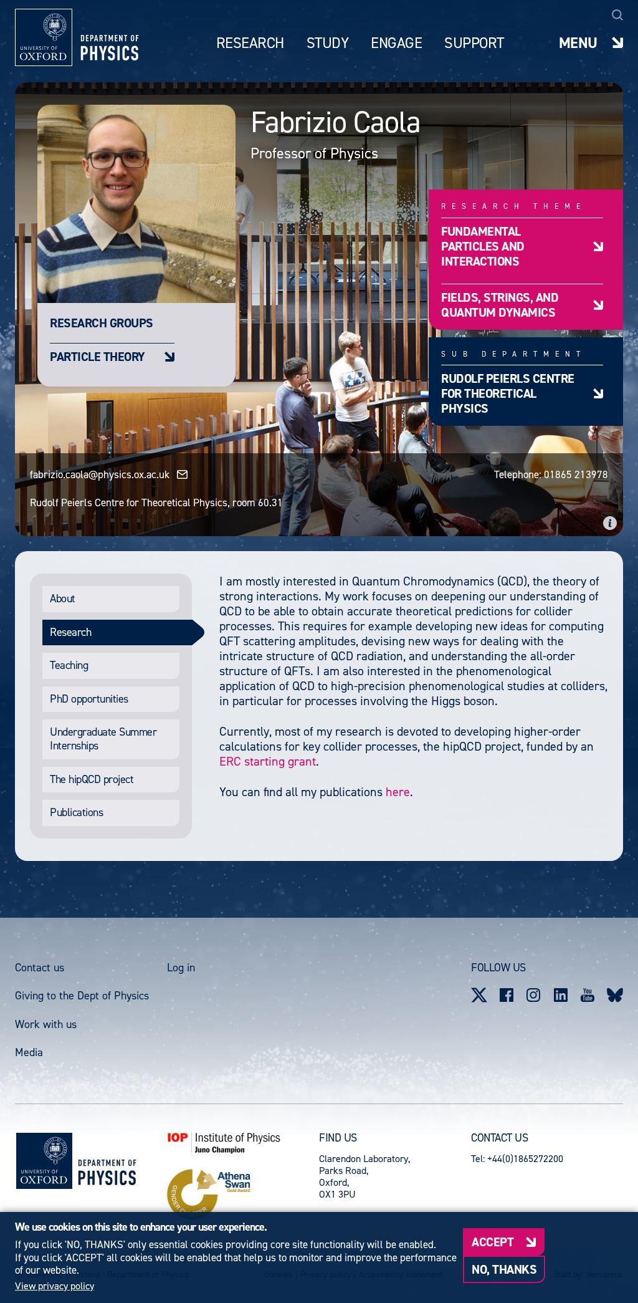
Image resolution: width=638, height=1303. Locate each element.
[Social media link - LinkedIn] (561, 995)
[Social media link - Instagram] (533, 995)
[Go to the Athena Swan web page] (243, 1194)
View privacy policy (54, 1286)
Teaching (69, 665)
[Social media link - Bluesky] (615, 995)
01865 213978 (576, 474)
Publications (76, 812)
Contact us (39, 967)
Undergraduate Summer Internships (103, 738)
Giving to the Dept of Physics (82, 995)
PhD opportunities (89, 698)
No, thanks (504, 1269)
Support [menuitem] (474, 43)
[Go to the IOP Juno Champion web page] (243, 1143)
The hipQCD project (91, 779)
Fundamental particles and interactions (483, 246)
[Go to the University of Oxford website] (44, 1161)
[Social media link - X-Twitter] (479, 995)
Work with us (46, 1024)
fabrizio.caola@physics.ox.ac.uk (99, 474)
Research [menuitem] (250, 43)
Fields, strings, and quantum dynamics (499, 304)
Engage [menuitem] (396, 43)
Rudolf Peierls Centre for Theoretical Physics (507, 393)
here (398, 792)
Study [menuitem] (328, 43)
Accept (492, 1242)
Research (70, 632)
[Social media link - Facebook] (506, 995)
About (62, 598)
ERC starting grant (267, 761)
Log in (181, 967)
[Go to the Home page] (106, 1161)
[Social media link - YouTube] (588, 995)
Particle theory (97, 356)
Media (29, 1052)
